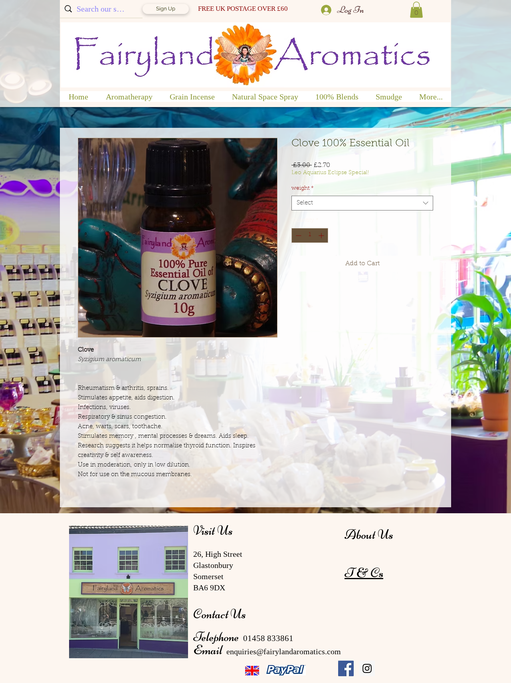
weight (302, 188)
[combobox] (362, 203)
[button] (416, 10)
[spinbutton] (310, 235)
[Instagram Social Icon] (367, 668)
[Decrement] (298, 235)
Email (208, 650)
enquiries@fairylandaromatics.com (283, 651)
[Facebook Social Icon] (346, 668)
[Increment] (322, 235)
